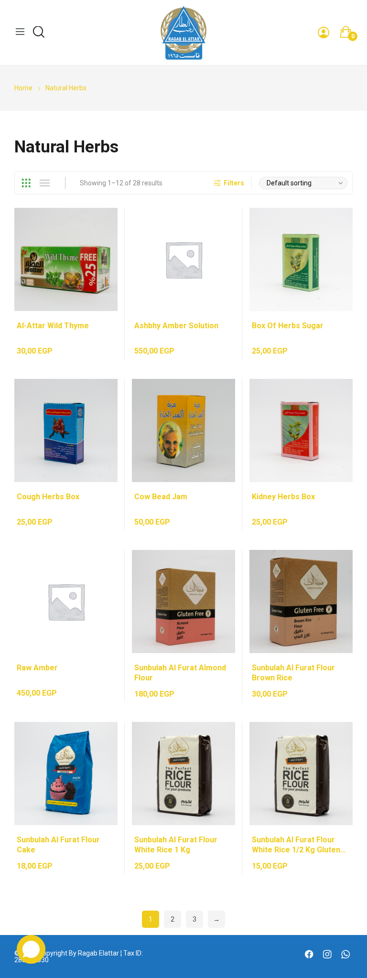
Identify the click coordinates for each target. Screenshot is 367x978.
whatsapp (347, 955)
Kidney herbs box (283, 496)
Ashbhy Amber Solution (176, 325)
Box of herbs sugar (288, 325)
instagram (329, 955)
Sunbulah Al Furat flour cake (58, 844)
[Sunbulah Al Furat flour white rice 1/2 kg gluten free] (301, 773)
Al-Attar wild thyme (53, 325)
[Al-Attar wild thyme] (66, 259)
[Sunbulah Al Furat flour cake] (66, 773)
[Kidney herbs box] (301, 430)
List (44, 183)
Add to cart (101, 272)
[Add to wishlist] (101, 248)
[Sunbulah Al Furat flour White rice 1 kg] (183, 773)
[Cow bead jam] (183, 430)
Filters (234, 183)
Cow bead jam (160, 496)
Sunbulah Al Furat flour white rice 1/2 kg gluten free (296, 845)
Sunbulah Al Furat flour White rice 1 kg (175, 844)
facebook (310, 955)
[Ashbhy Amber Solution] (183, 259)
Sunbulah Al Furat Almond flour (180, 672)
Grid (26, 183)
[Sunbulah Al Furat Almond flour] (183, 601)
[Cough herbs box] (66, 430)
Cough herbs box (48, 496)
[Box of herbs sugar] (301, 259)
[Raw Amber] (66, 601)
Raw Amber (37, 667)
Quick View (101, 224)
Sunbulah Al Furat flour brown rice (293, 672)
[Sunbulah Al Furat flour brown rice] (301, 601)
